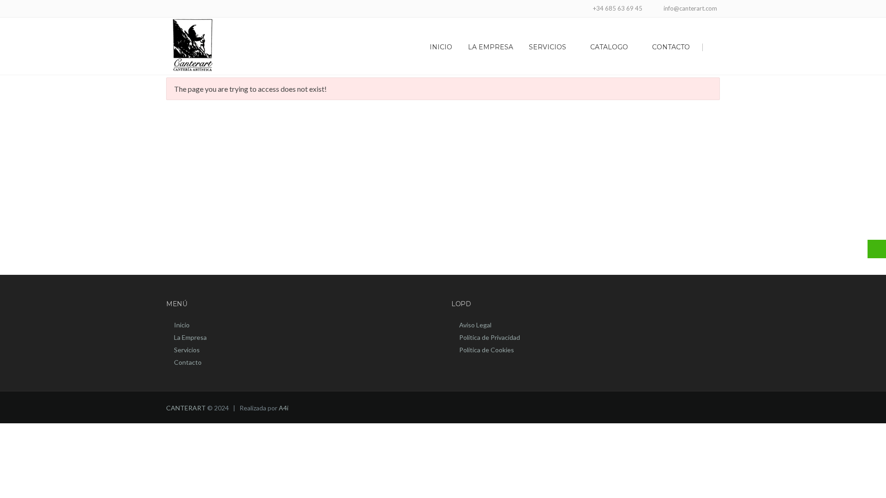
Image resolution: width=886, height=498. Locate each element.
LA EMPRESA (490, 47)
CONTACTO (671, 47)
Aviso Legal (475, 325)
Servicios (187, 350)
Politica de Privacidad (489, 337)
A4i (283, 408)
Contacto (188, 362)
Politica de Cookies (486, 350)
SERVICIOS (547, 47)
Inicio (182, 325)
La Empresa (190, 337)
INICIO (441, 47)
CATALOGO (609, 47)
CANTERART (186, 408)
